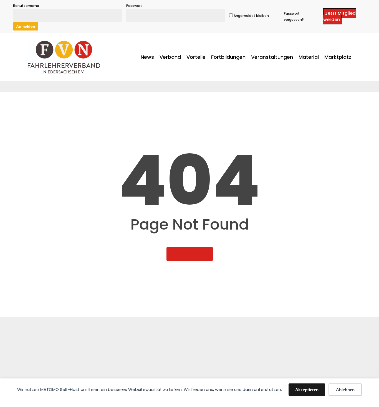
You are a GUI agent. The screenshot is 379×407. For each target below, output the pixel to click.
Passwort (134, 5)
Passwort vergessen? (294, 16)
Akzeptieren (307, 389)
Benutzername (26, 5)
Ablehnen (345, 389)
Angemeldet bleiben (251, 15)
